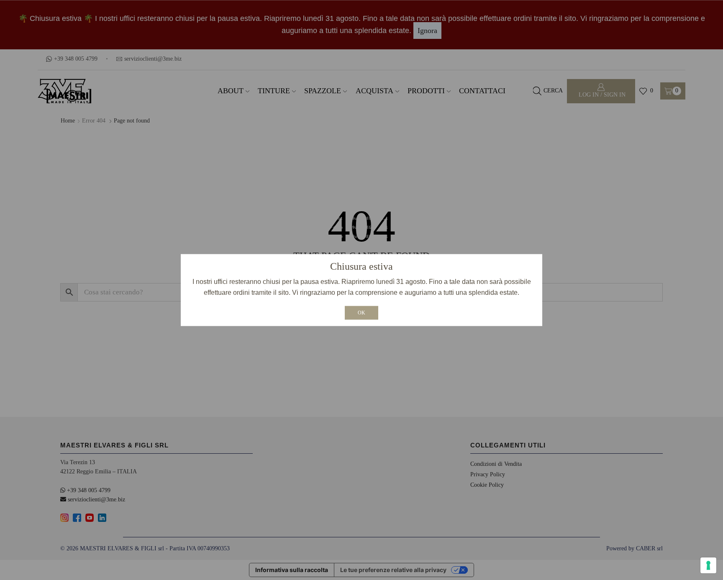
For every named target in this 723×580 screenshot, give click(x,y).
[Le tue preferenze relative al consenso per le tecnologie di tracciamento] (708, 565)
